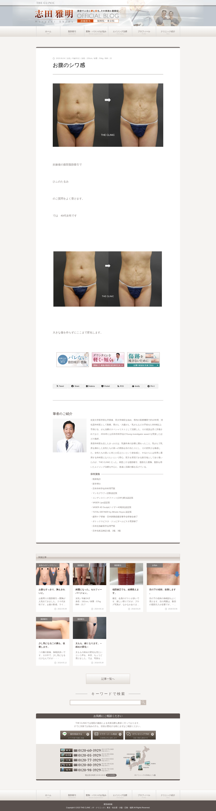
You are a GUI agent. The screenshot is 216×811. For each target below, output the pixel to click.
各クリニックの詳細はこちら (144, 775)
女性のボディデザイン (48, 565)
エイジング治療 (120, 31)
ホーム (48, 31)
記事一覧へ (108, 678)
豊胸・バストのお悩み (96, 31)
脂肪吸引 (72, 31)
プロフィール (144, 31)
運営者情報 (108, 804)
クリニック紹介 (168, 31)
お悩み (154, 565)
